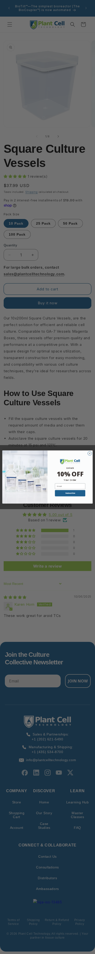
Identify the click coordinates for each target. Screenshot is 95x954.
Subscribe (70, 493)
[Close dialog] (90, 453)
